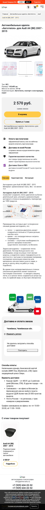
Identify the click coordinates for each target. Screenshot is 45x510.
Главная (5, 14)
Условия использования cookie (18, 506)
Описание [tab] (5, 178)
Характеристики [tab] (17, 178)
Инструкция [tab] (29, 178)
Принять (34, 506)
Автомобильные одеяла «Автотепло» (23, 14)
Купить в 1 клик (22, 122)
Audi (39, 14)
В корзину (22, 114)
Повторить (22, 350)
